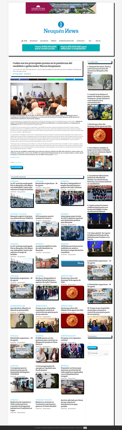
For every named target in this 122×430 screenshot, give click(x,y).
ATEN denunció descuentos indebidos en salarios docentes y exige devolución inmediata (72, 249)
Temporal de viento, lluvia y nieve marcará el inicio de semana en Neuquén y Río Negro (99, 70)
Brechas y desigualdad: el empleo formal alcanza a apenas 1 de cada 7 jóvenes (71, 185)
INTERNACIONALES (41, 306)
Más (90, 41)
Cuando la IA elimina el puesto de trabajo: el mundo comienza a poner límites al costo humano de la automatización (98, 98)
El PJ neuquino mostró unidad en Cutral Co (45, 217)
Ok (85, 427)
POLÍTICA (38, 214)
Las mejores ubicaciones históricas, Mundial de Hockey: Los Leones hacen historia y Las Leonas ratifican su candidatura (99, 180)
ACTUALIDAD (80, 41)
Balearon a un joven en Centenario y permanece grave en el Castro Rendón (46, 404)
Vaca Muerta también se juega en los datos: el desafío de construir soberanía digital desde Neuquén (99, 151)
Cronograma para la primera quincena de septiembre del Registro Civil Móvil (20, 371)
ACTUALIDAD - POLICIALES (18, 214)
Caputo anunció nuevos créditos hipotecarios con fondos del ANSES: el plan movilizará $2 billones (97, 208)
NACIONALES (44, 41)
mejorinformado (15, 157)
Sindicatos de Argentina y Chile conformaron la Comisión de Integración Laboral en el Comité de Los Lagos (21, 406)
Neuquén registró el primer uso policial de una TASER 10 (21, 217)
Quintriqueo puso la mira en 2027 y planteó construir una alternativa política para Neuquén (72, 219)
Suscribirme (92, 347)
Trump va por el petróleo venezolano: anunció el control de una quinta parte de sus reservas (47, 311)
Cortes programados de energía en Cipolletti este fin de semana (46, 368)
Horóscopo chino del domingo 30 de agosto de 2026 (71, 280)
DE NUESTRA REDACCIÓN (66, 41)
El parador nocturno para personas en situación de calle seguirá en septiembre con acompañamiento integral (72, 372)
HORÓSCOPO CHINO (66, 276)
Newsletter (92, 336)
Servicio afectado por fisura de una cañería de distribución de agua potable (72, 403)
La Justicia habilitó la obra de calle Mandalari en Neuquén (46, 248)
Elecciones (18, 162)
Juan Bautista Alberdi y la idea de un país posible (20, 309)
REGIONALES (34, 41)
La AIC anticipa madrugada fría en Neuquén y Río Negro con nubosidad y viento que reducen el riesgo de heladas (21, 186)
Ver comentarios (16, 167)
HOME (25, 41)
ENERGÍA (53, 41)
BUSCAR (98, 41)
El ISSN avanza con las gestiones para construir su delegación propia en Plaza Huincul (46, 341)
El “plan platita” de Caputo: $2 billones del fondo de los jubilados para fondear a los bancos (98, 236)
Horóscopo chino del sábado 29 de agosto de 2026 (72, 309)
